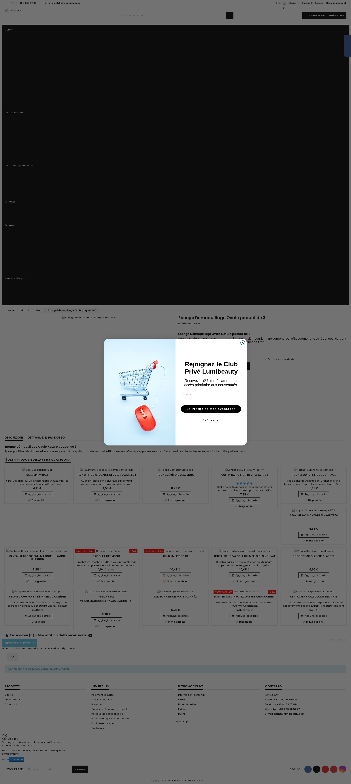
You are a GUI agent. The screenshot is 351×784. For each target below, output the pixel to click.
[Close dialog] (243, 343)
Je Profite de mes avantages (211, 408)
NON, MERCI (211, 420)
